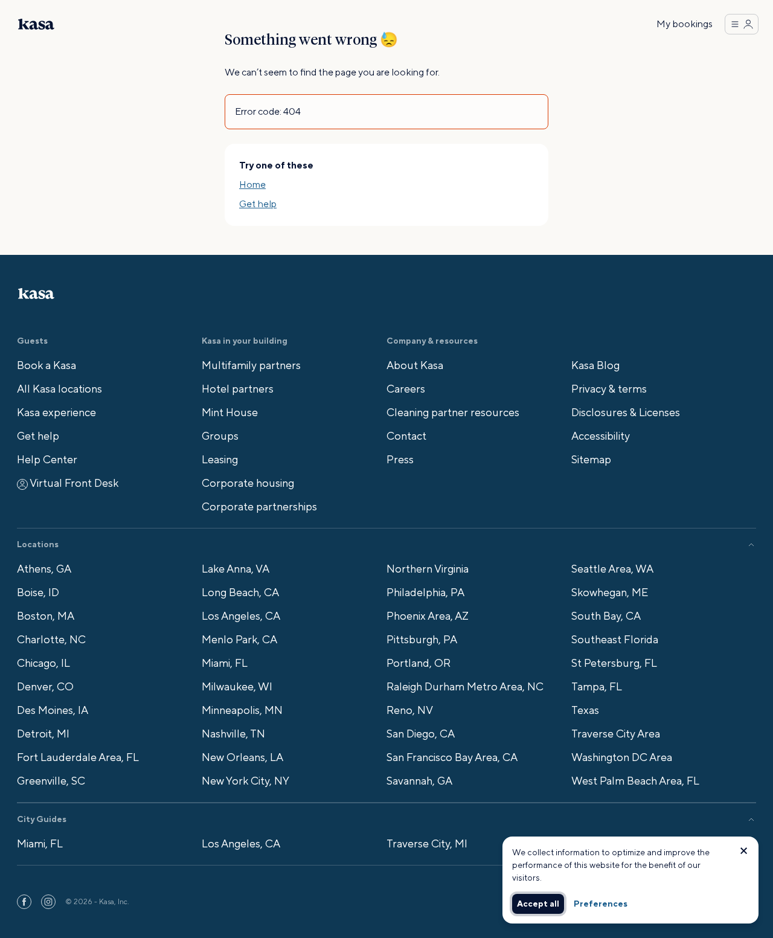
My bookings (684, 24)
